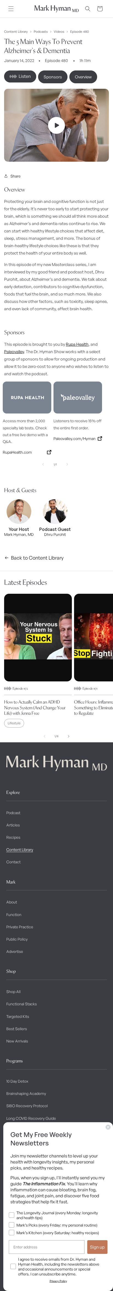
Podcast (13, 812)
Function (13, 914)
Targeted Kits (17, 1016)
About (11, 902)
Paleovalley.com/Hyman (74, 438)
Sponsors (53, 76)
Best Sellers (16, 1028)
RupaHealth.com (17, 452)
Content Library (16, 31)
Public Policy (17, 939)
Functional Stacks (21, 1004)
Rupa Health (77, 344)
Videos (59, 31)
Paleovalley (14, 351)
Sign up (97, 1247)
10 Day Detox (17, 1081)
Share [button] (15, 176)
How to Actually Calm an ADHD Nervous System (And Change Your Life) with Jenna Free (35, 707)
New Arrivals (17, 1041)
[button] (11, 9)
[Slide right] (67, 464)
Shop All (13, 991)
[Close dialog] (108, 1127)
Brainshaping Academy (26, 1093)
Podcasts (41, 31)
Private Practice (19, 926)
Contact (13, 861)
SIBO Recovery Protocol (27, 1105)
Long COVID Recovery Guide (31, 1118)
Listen (25, 76)
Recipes (13, 837)
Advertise (14, 951)
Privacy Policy (58, 1281)
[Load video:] (56, 125)
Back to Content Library (37, 558)
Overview (83, 76)
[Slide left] (43, 464)
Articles (13, 825)
